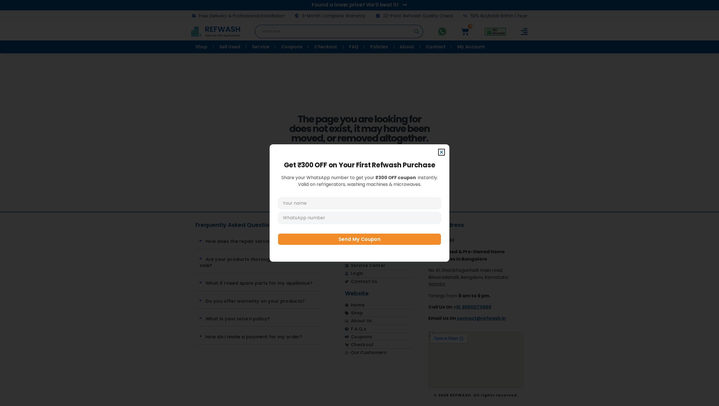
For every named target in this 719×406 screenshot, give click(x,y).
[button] (441, 152)
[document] (359, 203)
